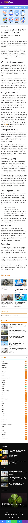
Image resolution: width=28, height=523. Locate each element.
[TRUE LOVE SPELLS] (4, 457)
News (3, 361)
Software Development (7, 424)
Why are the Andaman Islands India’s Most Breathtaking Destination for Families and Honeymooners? (17, 343)
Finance (3, 422)
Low (3, 430)
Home (3, 26)
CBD (3, 417)
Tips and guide (5, 399)
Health (7, 26)
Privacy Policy (21, 514)
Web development (5, 438)
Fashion (3, 376)
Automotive (4, 420)
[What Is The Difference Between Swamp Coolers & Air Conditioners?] (4, 452)
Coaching (4, 432)
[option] (14, 500)
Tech (3, 388)
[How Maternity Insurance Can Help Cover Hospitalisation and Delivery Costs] (21, 282)
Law (3, 401)
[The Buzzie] (8, 2)
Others (3, 380)
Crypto (3, 407)
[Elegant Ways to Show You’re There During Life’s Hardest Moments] (4, 338)
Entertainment (5, 363)
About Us (10, 514)
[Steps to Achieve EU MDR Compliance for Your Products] (21, 297)
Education (4, 384)
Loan (3, 426)
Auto (3, 403)
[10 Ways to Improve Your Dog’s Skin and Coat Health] (7, 282)
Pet (2, 405)
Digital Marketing (5, 390)
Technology (4, 367)
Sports (3, 382)
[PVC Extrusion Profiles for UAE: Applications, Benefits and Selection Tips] (4, 326)
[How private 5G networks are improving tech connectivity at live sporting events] (4, 332)
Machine (3, 434)
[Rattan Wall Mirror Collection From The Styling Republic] (4, 462)
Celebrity (4, 394)
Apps (3, 411)
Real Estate (4, 415)
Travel (3, 386)
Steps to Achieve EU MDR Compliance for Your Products (20, 303)
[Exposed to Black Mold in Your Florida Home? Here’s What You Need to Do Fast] (7, 297)
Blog (3, 373)
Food (3, 396)
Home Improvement (6, 378)
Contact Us (15, 514)
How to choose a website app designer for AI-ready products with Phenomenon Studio (17, 350)
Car (2, 428)
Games (3, 392)
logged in (8, 315)
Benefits (3, 409)
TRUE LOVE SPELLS (13, 455)
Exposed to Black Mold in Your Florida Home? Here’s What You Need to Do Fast (7, 303)
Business (4, 365)
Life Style (4, 371)
